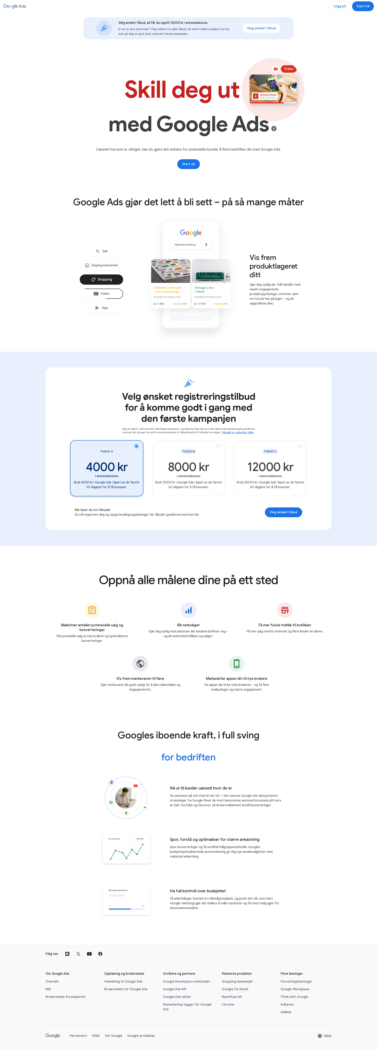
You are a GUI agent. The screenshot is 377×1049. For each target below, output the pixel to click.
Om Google (113, 1036)
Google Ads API (174, 989)
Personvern (78, 1036)
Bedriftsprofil (232, 997)
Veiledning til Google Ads (123, 982)
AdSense (287, 1005)
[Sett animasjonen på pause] (274, 128)
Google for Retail (235, 989)
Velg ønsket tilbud (261, 28)
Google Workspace (295, 989)
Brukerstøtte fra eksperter (66, 997)
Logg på (339, 6)
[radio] (106, 468)
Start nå (363, 6)
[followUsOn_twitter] (78, 954)
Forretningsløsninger (296, 982)
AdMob (286, 1012)
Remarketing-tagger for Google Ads (187, 1007)
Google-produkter (141, 1036)
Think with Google (294, 997)
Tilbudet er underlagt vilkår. (237, 432)
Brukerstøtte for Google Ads (125, 989)
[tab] (101, 251)
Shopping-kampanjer (237, 982)
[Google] (53, 1035)
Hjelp (327, 1036)
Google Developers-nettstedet (186, 982)
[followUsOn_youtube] (89, 954)
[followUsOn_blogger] (67, 954)
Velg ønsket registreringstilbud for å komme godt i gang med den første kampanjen (188, 407)
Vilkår (96, 1036)
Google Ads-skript (177, 997)
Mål (48, 989)
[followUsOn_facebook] (100, 954)
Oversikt (52, 982)
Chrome (228, 1005)
